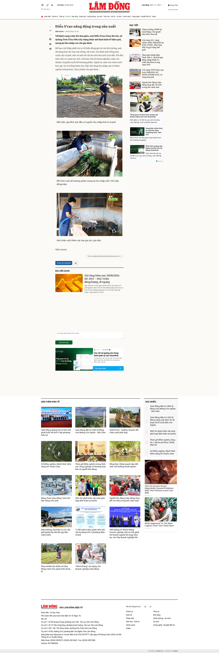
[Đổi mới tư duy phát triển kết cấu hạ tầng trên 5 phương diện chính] (90, 517)
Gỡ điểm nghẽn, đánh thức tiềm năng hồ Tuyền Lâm (56, 465)
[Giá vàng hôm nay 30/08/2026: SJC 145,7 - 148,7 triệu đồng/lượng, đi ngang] (69, 283)
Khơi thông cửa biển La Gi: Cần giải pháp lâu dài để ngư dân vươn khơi (55, 532)
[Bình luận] (50, 44)
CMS (159, 651)
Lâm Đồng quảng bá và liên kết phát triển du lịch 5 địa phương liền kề (56, 432)
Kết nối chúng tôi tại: (133, 606)
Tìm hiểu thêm (100, 368)
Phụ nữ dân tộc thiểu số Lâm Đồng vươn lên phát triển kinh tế (55, 569)
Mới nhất (47, 16)
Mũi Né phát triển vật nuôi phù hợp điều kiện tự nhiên (90, 499)
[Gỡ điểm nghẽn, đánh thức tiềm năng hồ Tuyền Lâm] (56, 451)
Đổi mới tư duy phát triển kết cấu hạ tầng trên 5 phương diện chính (90, 532)
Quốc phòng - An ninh (94, 16)
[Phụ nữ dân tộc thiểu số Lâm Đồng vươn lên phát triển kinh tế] (56, 553)
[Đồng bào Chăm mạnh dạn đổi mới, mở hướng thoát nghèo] (125, 451)
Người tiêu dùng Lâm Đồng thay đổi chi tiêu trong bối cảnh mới (152, 84)
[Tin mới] (47, 5)
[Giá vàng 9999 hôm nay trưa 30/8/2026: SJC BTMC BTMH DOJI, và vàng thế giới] (135, 73)
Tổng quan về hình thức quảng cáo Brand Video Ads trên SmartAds (144, 116)
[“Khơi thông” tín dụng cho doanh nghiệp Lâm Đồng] (90, 553)
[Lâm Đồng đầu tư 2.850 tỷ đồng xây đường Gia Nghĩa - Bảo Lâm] (90, 417)
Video (154, 16)
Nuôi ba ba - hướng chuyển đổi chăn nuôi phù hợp (124, 431)
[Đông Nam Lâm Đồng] (56, 485)
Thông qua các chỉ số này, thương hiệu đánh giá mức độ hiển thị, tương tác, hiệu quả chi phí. (108, 360)
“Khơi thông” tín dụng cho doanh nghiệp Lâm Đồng (88, 567)
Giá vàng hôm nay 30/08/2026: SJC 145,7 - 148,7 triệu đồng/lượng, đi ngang (102, 278)
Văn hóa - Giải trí (110, 16)
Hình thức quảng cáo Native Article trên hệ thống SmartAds (154, 148)
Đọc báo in (47, 9)
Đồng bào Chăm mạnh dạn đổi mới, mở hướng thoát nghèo (124, 465)
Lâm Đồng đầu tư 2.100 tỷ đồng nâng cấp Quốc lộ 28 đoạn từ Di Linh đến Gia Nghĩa (162, 421)
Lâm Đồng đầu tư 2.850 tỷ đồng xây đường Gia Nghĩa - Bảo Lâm (90, 431)
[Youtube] (145, 606)
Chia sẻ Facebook (64, 263)
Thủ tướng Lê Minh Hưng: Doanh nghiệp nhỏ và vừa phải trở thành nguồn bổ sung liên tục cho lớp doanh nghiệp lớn (124, 533)
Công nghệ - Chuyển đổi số (141, 16)
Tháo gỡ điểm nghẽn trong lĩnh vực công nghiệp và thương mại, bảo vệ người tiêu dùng (90, 466)
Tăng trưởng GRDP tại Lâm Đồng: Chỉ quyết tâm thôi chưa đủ (152, 31)
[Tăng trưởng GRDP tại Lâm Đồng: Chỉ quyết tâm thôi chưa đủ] (135, 32)
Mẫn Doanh (59, 31)
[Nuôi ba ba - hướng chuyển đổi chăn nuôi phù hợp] (125, 417)
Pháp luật (82, 16)
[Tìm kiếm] (52, 5)
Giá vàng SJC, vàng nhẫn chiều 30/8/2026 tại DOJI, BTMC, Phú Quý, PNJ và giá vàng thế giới (153, 45)
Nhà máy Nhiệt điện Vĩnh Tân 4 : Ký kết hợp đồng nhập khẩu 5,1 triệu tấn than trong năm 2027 (152, 60)
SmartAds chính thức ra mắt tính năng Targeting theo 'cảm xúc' (154, 131)
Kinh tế (67, 16)
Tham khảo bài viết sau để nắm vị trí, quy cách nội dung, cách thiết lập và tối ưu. (145, 155)
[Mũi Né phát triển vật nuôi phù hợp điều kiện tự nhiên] (90, 485)
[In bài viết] (50, 49)
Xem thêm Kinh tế (50, 401)
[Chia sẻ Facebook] (50, 39)
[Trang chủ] (42, 16)
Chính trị (55, 16)
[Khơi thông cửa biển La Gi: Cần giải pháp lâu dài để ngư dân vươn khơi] (56, 517)
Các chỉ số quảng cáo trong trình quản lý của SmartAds (106, 354)
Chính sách (127, 16)
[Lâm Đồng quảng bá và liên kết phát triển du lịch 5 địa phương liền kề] (56, 417)
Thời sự (61, 16)
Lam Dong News (173, 9)
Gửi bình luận (64, 342)
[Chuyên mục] (42, 5)
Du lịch (119, 16)
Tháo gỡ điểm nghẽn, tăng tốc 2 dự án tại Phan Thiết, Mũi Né (162, 442)
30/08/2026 (65, 5)
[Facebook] (150, 606)
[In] (75, 263)
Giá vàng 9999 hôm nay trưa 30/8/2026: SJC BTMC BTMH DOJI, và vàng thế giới (153, 73)
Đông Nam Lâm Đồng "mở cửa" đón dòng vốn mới (55, 499)
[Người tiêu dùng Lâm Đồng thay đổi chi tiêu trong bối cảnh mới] (135, 85)
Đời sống (75, 16)
